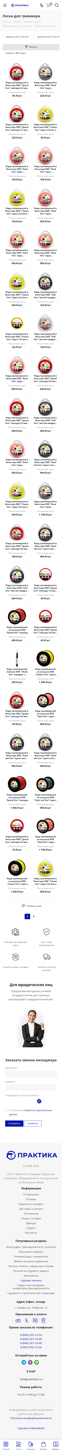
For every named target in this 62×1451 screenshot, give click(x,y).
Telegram (24, 1362)
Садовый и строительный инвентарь (31, 1293)
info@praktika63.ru (31, 1379)
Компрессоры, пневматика (31, 1256)
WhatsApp (36, 1362)
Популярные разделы (31, 1241)
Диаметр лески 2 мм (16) (17, 36)
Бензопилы (31, 1275)
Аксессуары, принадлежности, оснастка (31, 1247)
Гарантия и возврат (31, 1204)
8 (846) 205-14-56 (31, 1335)
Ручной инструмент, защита (31, 1270)
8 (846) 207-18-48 (31, 1343)
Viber (30, 1362)
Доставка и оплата (31, 1208)
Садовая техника (31, 1280)
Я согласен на (30, 1112)
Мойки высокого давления (31, 1261)
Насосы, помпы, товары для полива (31, 1266)
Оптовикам (31, 1213)
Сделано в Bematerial (31, 1428)
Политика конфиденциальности (31, 1418)
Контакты (31, 1232)
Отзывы (31, 1199)
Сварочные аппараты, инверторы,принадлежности (31, 1286)
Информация (31, 1188)
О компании (31, 1194)
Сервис (31, 1228)
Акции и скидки (31, 1218)
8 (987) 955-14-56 (31, 1347)
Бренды (31, 1223)
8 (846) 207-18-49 (31, 1339)
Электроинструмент (31, 1251)
